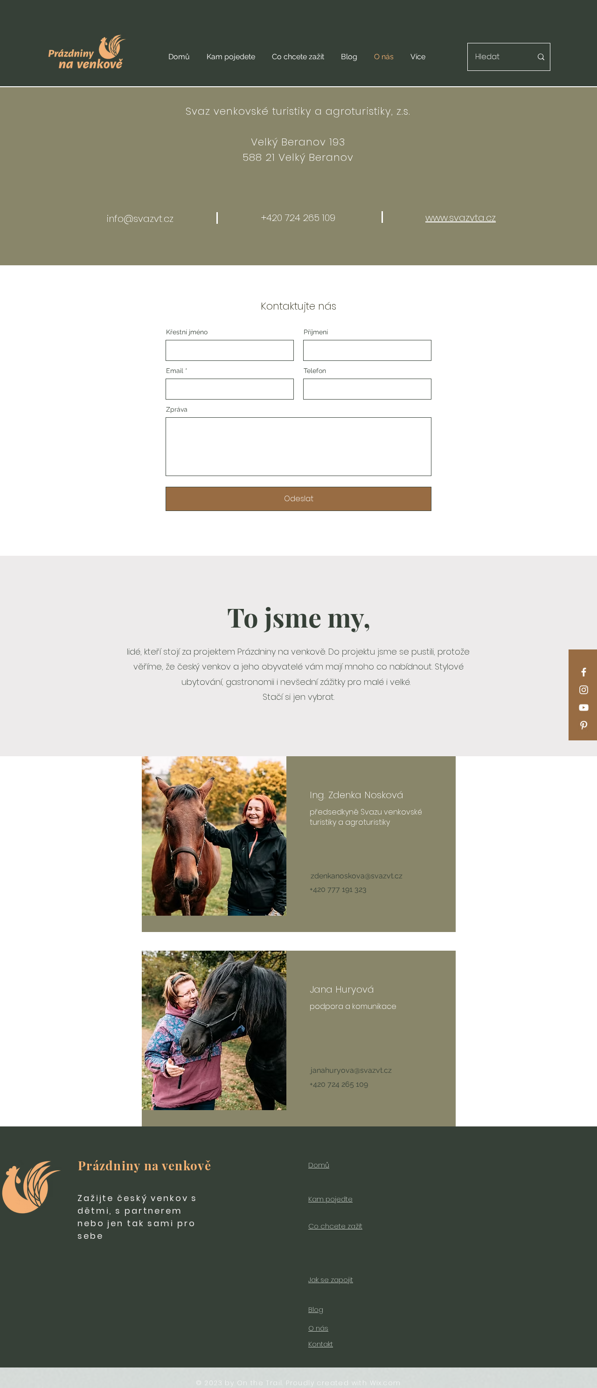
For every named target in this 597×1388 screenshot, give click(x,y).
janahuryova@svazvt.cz (351, 1070)
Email (174, 370)
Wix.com (385, 1383)
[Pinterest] (584, 725)
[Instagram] (584, 690)
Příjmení (316, 332)
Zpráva (176, 409)
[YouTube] (584, 707)
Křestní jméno (187, 332)
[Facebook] (584, 672)
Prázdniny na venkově (144, 1165)
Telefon (315, 370)
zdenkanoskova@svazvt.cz (357, 875)
